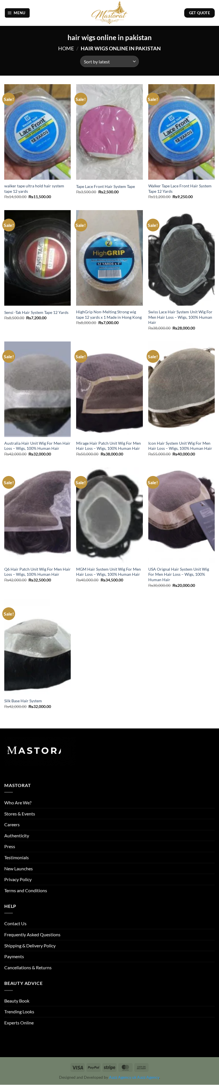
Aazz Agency (148, 1077)
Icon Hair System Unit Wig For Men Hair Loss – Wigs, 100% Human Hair (180, 446)
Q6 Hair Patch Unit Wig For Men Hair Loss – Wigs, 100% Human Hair (37, 572)
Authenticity (16, 835)
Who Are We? (17, 802)
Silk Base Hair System (23, 700)
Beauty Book (16, 1000)
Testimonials (16, 857)
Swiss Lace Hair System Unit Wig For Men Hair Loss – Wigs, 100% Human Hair (180, 317)
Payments (14, 956)
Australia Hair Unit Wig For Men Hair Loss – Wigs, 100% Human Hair (37, 446)
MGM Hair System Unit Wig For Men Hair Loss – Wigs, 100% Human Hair (108, 572)
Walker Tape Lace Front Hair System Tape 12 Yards (180, 188)
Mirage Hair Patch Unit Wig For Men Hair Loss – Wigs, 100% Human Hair (108, 446)
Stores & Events (19, 813)
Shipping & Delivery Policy (30, 945)
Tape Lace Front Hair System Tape (105, 186)
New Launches (18, 868)
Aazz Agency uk (122, 1077)
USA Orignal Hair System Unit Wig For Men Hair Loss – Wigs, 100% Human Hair (178, 574)
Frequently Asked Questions (32, 934)
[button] (17, 13)
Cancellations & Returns (28, 967)
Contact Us (15, 923)
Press (9, 846)
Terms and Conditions (25, 890)
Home (66, 48)
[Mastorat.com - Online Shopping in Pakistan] (109, 13)
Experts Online (19, 1022)
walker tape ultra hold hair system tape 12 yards (34, 188)
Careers (12, 824)
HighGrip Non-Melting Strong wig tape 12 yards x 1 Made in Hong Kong (109, 314)
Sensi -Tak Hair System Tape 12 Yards (36, 312)
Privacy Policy (18, 879)
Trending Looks (19, 1011)
